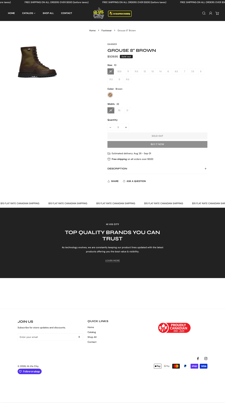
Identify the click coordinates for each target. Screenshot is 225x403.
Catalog (92, 332)
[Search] (204, 13)
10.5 (119, 71)
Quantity (112, 119)
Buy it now (157, 144)
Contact (92, 342)
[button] (217, 13)
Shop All (92, 337)
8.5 (111, 79)
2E (110, 110)
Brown (110, 95)
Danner (112, 44)
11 (128, 71)
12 (145, 71)
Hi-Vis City (32, 366)
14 (160, 71)
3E (119, 110)
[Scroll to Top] (219, 387)
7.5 (192, 71)
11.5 (136, 71)
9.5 (127, 79)
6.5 (176, 71)
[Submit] (79, 336)
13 (153, 71)
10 (110, 71)
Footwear (106, 30)
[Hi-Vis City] (112, 13)
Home (92, 30)
